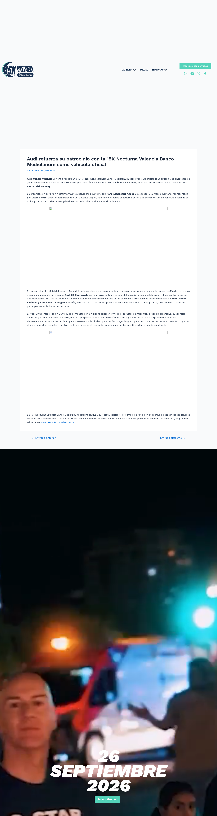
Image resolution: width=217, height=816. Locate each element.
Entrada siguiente (172, 438)
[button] (195, 66)
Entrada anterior (44, 438)
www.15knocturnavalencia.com (57, 422)
